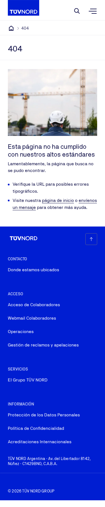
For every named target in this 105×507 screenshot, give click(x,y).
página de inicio (58, 200)
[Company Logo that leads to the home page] (23, 8)
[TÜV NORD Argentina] (11, 28)
